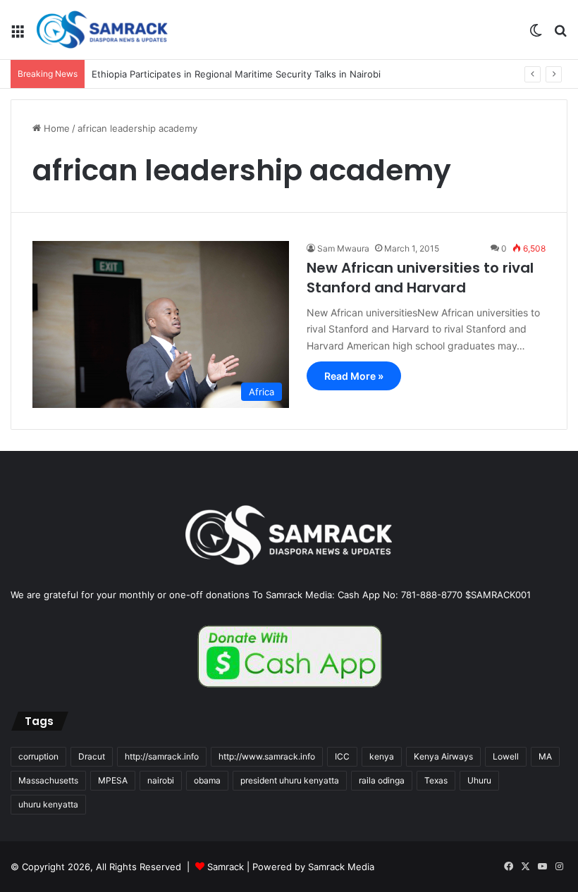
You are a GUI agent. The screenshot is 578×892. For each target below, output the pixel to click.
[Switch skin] (536, 35)
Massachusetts (48, 780)
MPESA (113, 780)
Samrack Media (341, 866)
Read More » (353, 376)
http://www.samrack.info (267, 756)
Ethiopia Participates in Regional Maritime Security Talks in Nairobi (236, 74)
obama (207, 780)
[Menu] (18, 35)
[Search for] (560, 35)
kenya (381, 756)
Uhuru (479, 780)
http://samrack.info (162, 756)
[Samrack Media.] (102, 29)
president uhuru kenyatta (289, 780)
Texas (436, 780)
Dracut (91, 756)
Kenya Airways (443, 756)
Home (55, 128)
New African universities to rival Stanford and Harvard (420, 277)
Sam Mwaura (343, 248)
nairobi (160, 780)
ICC (342, 756)
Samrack (225, 866)
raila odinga (382, 780)
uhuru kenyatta (48, 804)
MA (545, 756)
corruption (38, 756)
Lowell (506, 756)
